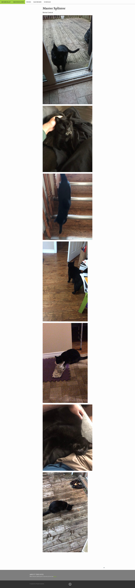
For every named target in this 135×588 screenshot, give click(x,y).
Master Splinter (18, 2)
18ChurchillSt (6, 2)
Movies (28, 2)
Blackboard (37, 2)
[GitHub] (70, 584)
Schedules (47, 2)
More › (55, 576)
